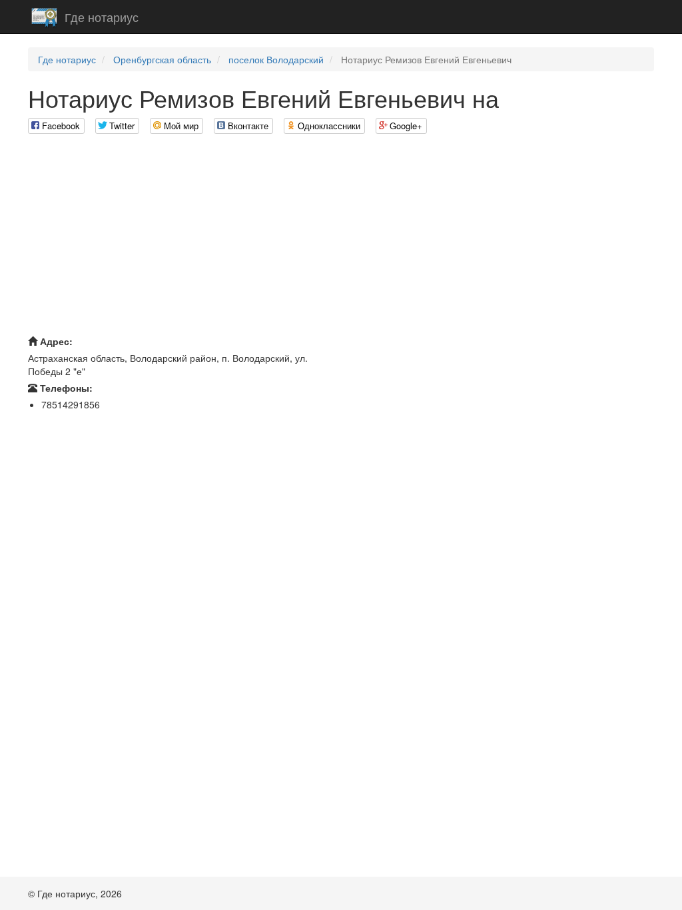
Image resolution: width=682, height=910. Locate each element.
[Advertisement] (341, 238)
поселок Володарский (276, 59)
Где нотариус (102, 16)
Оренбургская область (162, 59)
